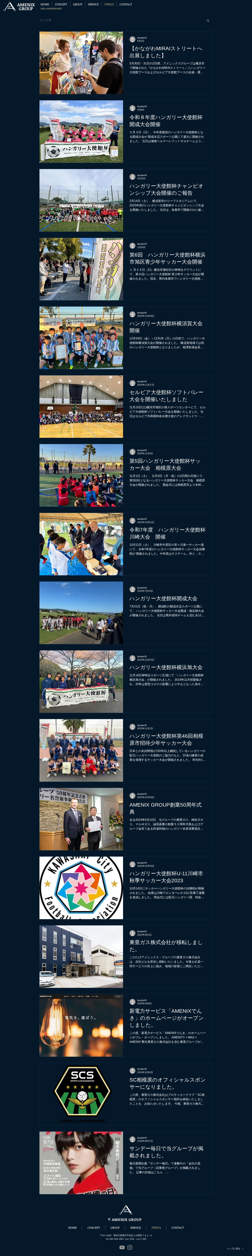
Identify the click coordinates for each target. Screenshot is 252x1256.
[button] (208, 21)
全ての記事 (45, 20)
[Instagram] (130, 1247)
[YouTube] (122, 1247)
